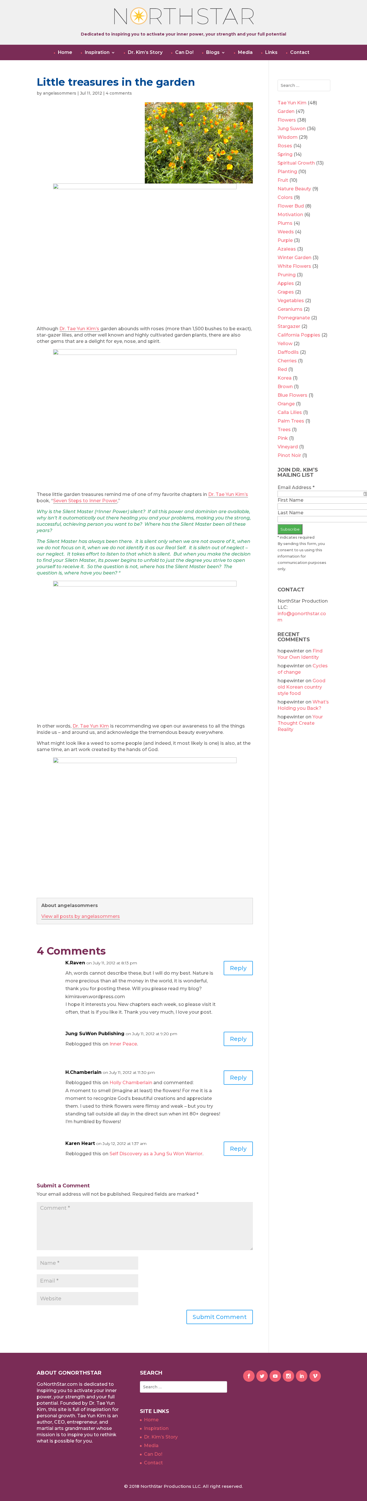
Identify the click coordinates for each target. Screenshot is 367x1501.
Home (65, 52)
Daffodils (288, 352)
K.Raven (75, 963)
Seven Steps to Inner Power (85, 500)
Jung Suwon (292, 128)
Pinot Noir (289, 455)
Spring (285, 154)
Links (271, 52)
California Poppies (299, 335)
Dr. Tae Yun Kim (91, 726)
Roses (285, 145)
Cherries (287, 360)
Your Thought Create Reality (300, 723)
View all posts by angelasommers (80, 916)
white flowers (294, 266)
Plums (285, 223)
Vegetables (291, 300)
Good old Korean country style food (301, 687)
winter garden (294, 257)
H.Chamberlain (83, 1072)
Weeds (286, 231)
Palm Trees (291, 421)
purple (285, 240)
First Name (290, 500)
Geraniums (290, 309)
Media (245, 52)
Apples (286, 283)
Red (282, 369)
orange (286, 403)
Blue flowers (292, 395)
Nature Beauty (294, 188)
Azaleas (287, 249)
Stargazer (289, 326)
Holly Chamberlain (131, 1082)
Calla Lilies (290, 412)
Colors (285, 197)
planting (287, 171)
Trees (284, 429)
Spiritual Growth (296, 163)
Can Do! (184, 52)
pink (283, 438)
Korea (285, 378)
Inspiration (97, 52)
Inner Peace (123, 1044)
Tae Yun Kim (292, 102)
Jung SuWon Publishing (94, 1033)
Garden (286, 111)
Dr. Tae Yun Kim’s (79, 328)
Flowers (287, 120)
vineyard (288, 446)
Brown (285, 386)
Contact (299, 52)
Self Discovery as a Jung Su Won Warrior (156, 1153)
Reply (238, 968)
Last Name (290, 512)
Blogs (213, 52)
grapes (286, 292)
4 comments (119, 93)
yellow (285, 343)
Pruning (287, 274)
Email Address (296, 487)
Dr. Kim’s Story (145, 52)
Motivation (290, 214)
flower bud (291, 206)
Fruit (283, 180)
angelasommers (59, 93)
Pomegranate (294, 317)
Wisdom (288, 137)
